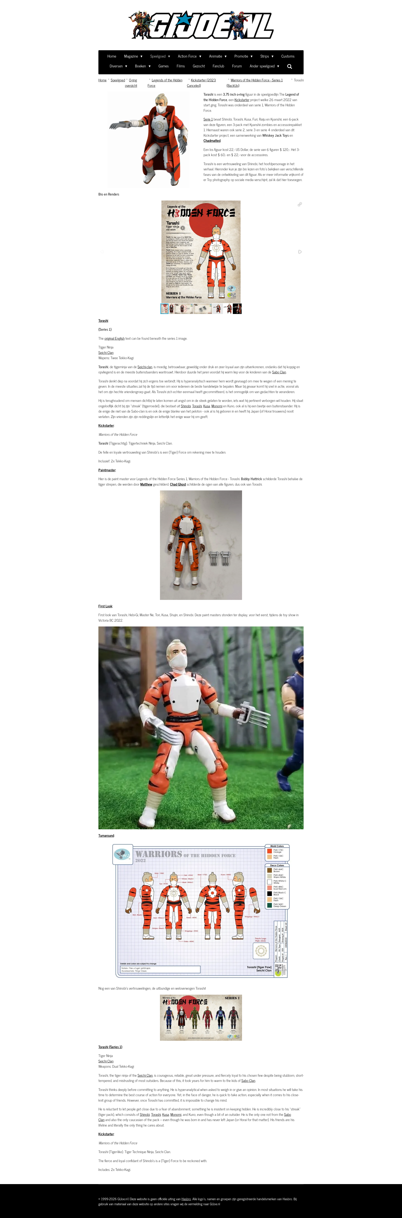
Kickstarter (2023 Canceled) (201, 82)
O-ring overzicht (131, 82)
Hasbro (186, 1198)
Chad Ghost (178, 484)
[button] (299, 204)
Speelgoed (118, 80)
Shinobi (186, 406)
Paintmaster (106, 470)
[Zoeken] (289, 66)
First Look (105, 606)
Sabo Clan (279, 372)
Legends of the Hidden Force (165, 82)
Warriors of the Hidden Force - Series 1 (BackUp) (255, 82)
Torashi (299, 80)
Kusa (206, 406)
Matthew (146, 484)
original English (114, 338)
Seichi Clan (105, 352)
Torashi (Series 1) (110, 1047)
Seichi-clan (145, 367)
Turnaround (106, 835)
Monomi (216, 406)
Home (102, 80)
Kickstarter (241, 100)
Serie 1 (208, 119)
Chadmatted (212, 140)
